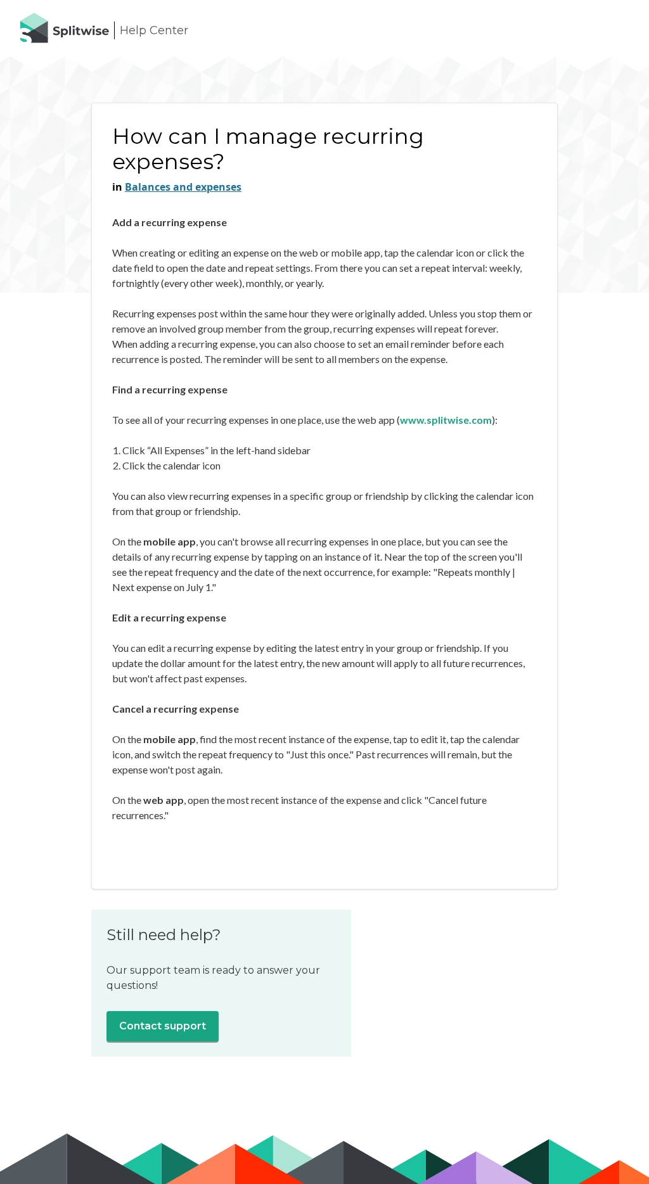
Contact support (162, 1026)
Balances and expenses (183, 187)
